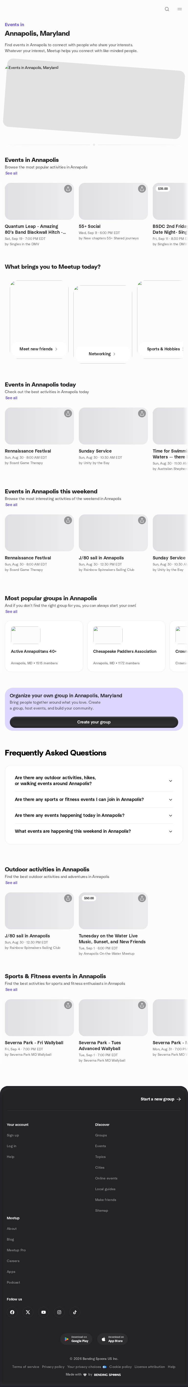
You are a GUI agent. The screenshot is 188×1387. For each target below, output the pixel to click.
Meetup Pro (16, 1250)
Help (10, 1157)
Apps (11, 1272)
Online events (106, 1178)
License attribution (150, 1367)
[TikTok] (75, 1312)
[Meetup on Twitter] (28, 1312)
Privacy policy (53, 1367)
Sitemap (101, 1210)
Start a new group (157, 1099)
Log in (12, 1146)
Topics (100, 1157)
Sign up (13, 1135)
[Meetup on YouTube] (43, 1312)
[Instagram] (59, 1312)
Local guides (105, 1189)
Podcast (13, 1282)
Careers (13, 1261)
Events (100, 1146)
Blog (10, 1239)
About (12, 1229)
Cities (100, 1167)
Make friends (105, 1200)
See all (11, 173)
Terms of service (25, 1367)
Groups (101, 1135)
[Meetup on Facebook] (12, 1312)
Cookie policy (120, 1367)
